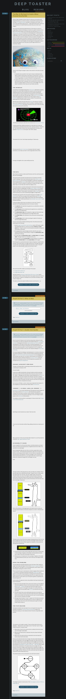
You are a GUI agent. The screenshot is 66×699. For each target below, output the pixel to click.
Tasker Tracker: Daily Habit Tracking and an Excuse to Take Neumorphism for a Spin (56, 20)
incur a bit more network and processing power (25, 355)
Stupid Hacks (50, 43)
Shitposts (49, 42)
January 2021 (50, 35)
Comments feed (50, 54)
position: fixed (20, 586)
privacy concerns (34, 357)
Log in (49, 52)
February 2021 (50, 33)
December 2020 (50, 36)
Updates (49, 46)
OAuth (38, 196)
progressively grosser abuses (33, 343)
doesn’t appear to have (35, 188)
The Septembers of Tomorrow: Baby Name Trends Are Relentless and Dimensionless (56, 24)
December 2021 (50, 32)
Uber (18, 22)
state (41, 375)
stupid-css (17, 317)
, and (27, 439)
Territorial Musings (51, 44)
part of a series (23, 303)
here (39, 281)
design (31, 101)
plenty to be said (37, 95)
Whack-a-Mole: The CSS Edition (22, 308)
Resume (39, 9)
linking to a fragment (35, 566)
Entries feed (50, 53)
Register (49, 50)
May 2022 (49, 30)
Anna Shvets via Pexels (33, 67)
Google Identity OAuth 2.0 (20, 270)
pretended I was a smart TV (36, 199)
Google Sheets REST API (19, 272)
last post (37, 191)
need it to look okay (24, 149)
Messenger (23, 22)
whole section (32, 89)
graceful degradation (24, 360)
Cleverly (23, 182)
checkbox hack (36, 572)
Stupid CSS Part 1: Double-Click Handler (54, 26)
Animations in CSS (16, 390)
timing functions (19, 129)
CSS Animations (36, 384)
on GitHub (34, 305)
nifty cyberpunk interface (18, 104)
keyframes (20, 396)
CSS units (31, 589)
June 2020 (49, 37)
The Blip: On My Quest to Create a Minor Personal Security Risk (25, 15)
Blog (25, 9)
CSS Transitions (25, 391)
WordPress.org (50, 56)
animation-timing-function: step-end (29, 644)
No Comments (15, 321)
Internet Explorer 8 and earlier (29, 609)
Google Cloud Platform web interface (25, 225)
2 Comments (15, 290)
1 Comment (15, 695)
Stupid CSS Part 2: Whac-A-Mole (53, 22)
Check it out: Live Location (28, 284)
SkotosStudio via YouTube (40, 122)
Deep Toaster (33, 4)
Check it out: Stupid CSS (28, 313)
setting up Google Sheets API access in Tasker (30, 274)
